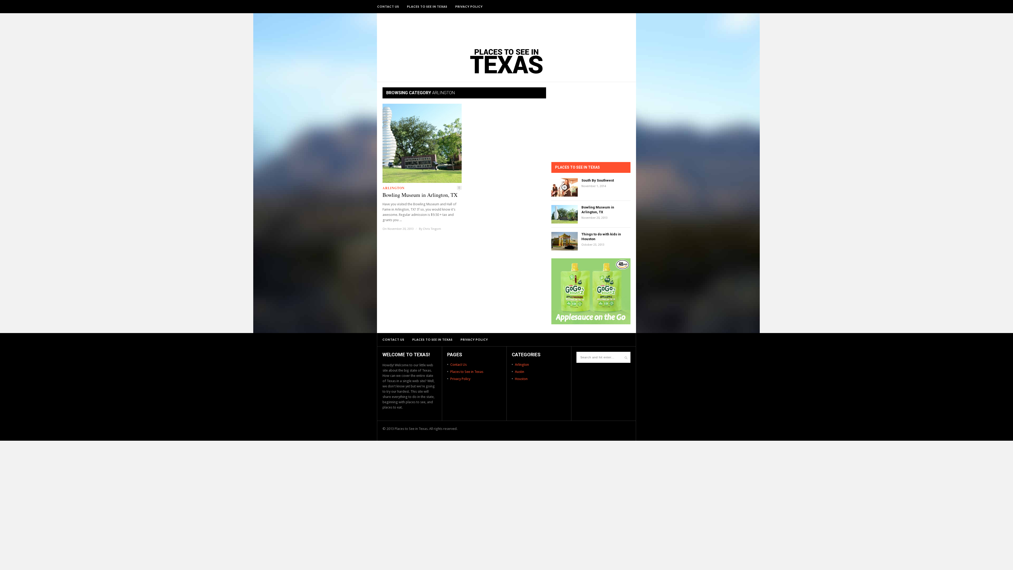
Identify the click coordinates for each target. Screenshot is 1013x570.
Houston (521, 379)
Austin (519, 372)
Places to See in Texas (427, 6)
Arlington (394, 188)
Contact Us (388, 6)
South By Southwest (597, 180)
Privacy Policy (469, 6)
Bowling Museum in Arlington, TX (420, 195)
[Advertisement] (506, 28)
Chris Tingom (432, 229)
